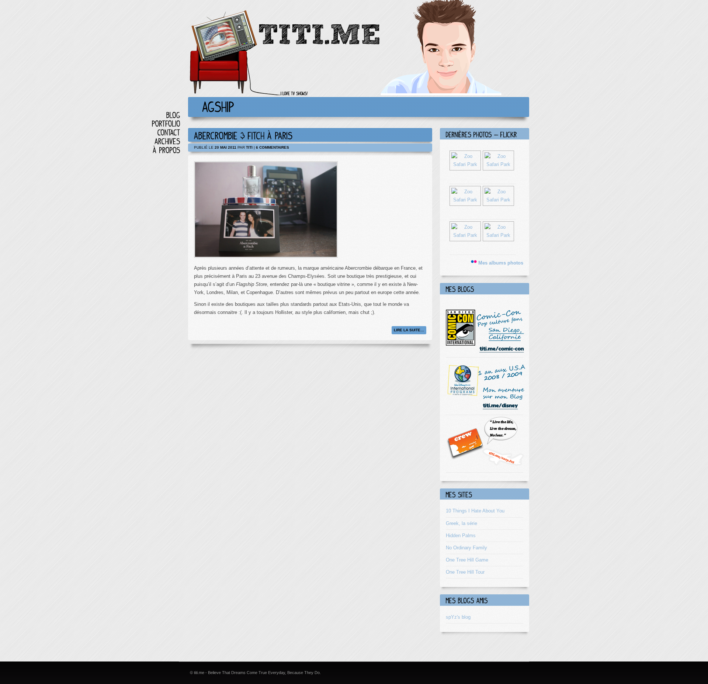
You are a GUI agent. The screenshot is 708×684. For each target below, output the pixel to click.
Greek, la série (461, 523)
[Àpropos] (166, 150)
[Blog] (173, 115)
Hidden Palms (461, 535)
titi (249, 147)
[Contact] (169, 132)
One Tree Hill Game (467, 560)
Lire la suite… (409, 330)
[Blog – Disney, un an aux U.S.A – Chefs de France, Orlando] (485, 408)
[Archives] (167, 141)
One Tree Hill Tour (465, 572)
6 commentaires (272, 147)
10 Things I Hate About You (475, 511)
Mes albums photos (500, 263)
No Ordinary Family (466, 547)
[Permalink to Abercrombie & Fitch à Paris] (243, 135)
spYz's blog (458, 617)
